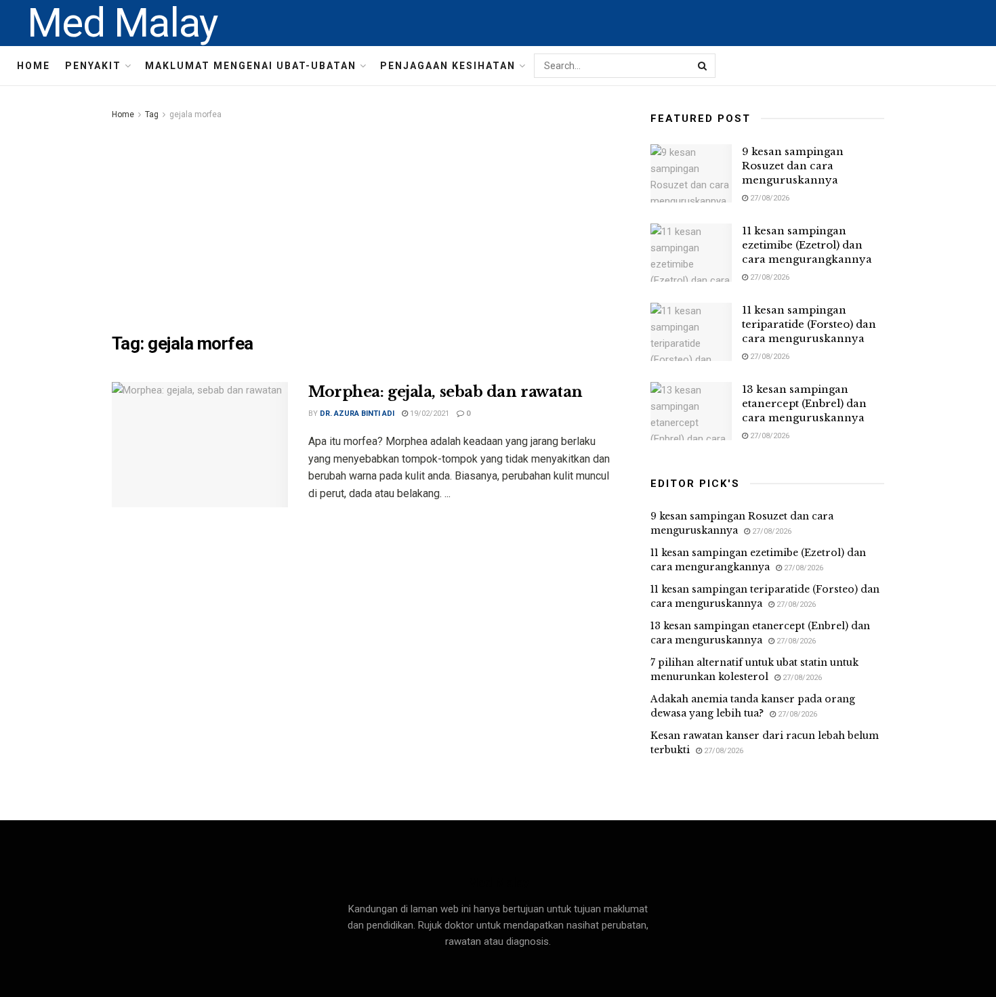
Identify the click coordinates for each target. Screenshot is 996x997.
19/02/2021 (428, 413)
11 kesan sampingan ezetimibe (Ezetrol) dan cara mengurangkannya (807, 245)
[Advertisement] (366, 224)
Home (33, 65)
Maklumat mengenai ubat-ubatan (250, 65)
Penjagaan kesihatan (448, 65)
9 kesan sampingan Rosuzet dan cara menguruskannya (793, 165)
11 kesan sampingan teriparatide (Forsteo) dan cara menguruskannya (809, 324)
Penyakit (93, 65)
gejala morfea (195, 114)
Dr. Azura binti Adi (357, 413)
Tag (152, 114)
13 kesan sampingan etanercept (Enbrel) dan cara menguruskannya (804, 403)
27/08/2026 (768, 198)
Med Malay (122, 23)
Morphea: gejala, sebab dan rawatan (445, 392)
